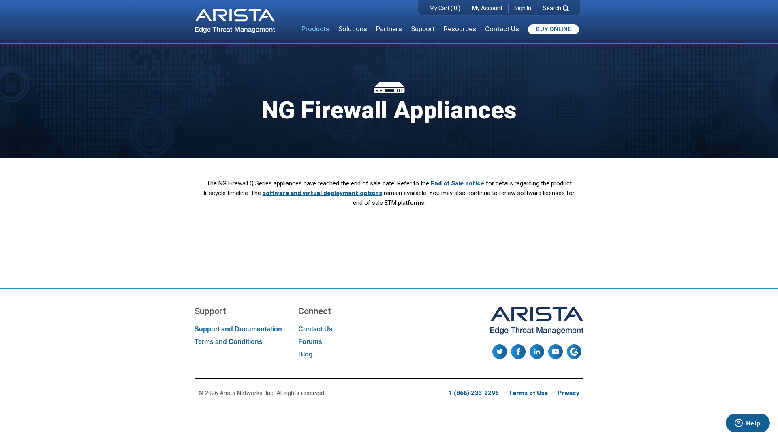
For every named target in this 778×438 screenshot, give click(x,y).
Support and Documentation (238, 329)
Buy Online (553, 29)
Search (552, 8)
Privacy (568, 393)
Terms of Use (528, 393)
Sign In (522, 8)
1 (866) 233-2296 (474, 393)
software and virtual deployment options (322, 193)
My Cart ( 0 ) (445, 8)
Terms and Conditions (228, 341)
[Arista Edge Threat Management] (235, 22)
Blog (305, 354)
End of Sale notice (457, 183)
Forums (310, 341)
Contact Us (502, 29)
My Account (487, 8)
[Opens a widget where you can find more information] (747, 424)
